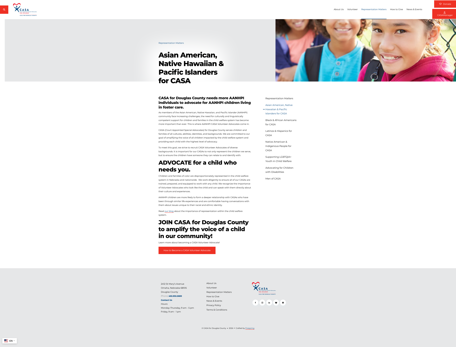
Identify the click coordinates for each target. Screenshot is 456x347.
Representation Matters (374, 9)
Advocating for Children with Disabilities (279, 170)
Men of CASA (273, 178)
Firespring (249, 328)
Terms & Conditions (216, 309)
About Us (339, 9)
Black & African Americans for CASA (281, 122)
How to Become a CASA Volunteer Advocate (187, 250)
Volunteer (352, 9)
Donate (446, 4)
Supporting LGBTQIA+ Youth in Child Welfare (278, 159)
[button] (4, 9)
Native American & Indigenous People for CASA (278, 146)
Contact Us (166, 300)
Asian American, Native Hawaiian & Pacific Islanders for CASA (279, 109)
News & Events (414, 9)
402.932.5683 (175, 296)
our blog (169, 211)
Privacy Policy (213, 305)
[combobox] (13, 9)
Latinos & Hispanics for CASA (278, 133)
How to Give (396, 9)
